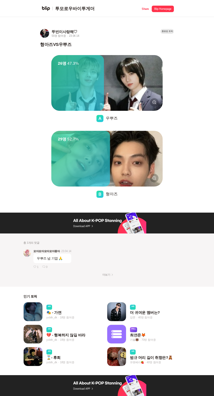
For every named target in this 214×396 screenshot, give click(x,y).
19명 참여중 (67, 340)
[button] (145, 8)
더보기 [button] (106, 274)
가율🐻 (134, 340)
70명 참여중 (148, 340)
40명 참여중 (145, 317)
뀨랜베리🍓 (137, 362)
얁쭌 (132, 317)
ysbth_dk (51, 317)
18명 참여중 (67, 317)
